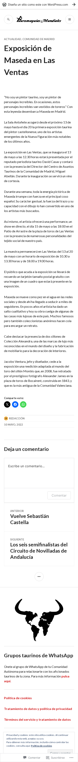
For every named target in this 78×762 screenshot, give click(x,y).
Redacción (17, 418)
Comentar (59, 495)
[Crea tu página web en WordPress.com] (39, 4)
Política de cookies (18, 698)
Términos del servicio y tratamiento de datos (37, 719)
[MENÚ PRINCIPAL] (69, 19)
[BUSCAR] (8, 19)
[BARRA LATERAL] (39, 576)
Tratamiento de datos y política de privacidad (38, 709)
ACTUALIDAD (12, 39)
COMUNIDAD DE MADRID (38, 39)
